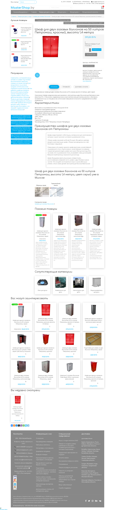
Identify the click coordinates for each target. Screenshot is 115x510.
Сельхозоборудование (20, 12)
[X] (19, 425)
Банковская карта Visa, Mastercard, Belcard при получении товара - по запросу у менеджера (21, 123)
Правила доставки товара (19, 99)
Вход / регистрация (65, 484)
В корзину (96, 49)
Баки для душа (42, 290)
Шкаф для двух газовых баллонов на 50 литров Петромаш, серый (83, 23)
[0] (102, 8)
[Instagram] (92, 501)
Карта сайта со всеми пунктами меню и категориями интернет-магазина (46, 478)
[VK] (100, 501)
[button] (28, 2)
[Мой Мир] (16, 425)
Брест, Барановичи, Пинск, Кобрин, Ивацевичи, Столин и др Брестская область (90, 444)
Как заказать (87, 81)
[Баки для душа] (42, 282)
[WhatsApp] (24, 425)
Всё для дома (74, 12)
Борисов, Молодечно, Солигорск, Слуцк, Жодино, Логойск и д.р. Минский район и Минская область (91, 473)
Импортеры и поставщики (44, 448)
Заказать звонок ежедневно (23, 463)
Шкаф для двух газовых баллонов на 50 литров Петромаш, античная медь (78, 233)
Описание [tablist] (54, 86)
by (22, 7)
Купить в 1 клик (91, 54)
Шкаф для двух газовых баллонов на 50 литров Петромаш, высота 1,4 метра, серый (96, 233)
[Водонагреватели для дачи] (96, 282)
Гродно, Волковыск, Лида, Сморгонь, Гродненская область (89, 465)
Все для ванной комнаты (90, 12)
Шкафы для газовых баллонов (44, 204)
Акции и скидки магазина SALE (68, 440)
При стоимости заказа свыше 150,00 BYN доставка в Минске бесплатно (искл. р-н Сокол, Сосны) (21, 136)
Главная (34, 12)
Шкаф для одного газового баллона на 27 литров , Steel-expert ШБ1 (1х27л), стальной (21, 349)
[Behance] (96, 501)
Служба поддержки (65, 488)
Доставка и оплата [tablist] (81, 86)
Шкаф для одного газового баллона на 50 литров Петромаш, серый (21, 322)
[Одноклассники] (14, 425)
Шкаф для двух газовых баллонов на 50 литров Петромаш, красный (69, 349)
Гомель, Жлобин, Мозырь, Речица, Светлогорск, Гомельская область (89, 458)
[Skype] (26, 425)
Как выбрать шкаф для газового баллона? (21, 90)
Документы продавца (43, 451)
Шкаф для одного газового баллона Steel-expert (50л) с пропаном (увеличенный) (93, 320)
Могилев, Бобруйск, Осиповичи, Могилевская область (91, 481)
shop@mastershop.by (98, 1)
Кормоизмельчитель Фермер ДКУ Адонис (26, 43)
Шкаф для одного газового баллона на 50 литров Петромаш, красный (45, 349)
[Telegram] (28, 425)
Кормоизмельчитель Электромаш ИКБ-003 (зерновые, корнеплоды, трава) (26, 58)
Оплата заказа (64, 457)
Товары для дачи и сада (46, 12)
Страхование (63, 464)
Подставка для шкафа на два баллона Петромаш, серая (53, 20)
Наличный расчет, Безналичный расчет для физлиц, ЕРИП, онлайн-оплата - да (21, 117)
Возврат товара (41, 454)
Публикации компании (43, 444)
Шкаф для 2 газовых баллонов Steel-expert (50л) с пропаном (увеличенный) (69, 377)
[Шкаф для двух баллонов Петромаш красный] (57, 46)
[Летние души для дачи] (78, 282)
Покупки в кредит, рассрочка (68, 467)
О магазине (39, 438)
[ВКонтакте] (12, 425)
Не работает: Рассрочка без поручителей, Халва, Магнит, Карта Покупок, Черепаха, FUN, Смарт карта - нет (21, 129)
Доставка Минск (86, 438)
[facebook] (85, 501)
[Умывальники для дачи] (60, 282)
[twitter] (89, 501)
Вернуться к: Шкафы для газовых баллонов (91, 26)
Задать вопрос (89, 66)
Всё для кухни (62, 12)
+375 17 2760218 (67, 1)
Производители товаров (44, 441)
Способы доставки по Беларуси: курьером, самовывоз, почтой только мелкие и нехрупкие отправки (21, 142)
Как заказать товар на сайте (68, 461)
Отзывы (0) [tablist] (66, 86)
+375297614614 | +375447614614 (81, 1)
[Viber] (21, 425)
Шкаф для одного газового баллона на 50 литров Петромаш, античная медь (60, 233)
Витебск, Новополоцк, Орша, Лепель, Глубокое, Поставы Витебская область (90, 451)
